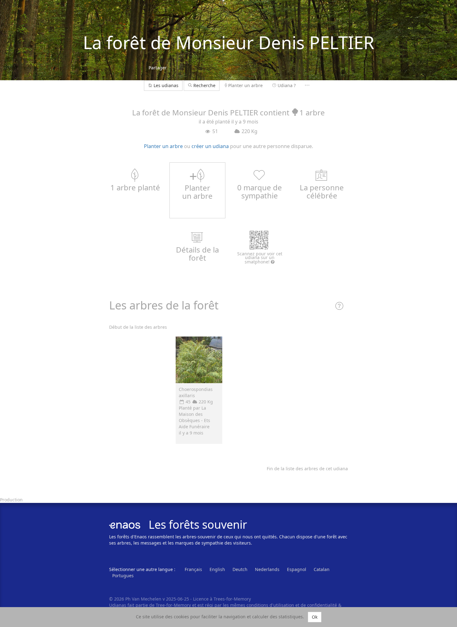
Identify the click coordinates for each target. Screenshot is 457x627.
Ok (314, 617)
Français (193, 569)
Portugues (123, 575)
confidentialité (322, 605)
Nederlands (267, 569)
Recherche (203, 85)
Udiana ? (287, 85)
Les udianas (166, 85)
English (217, 569)
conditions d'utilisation (271, 605)
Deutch (240, 569)
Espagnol (296, 569)
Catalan (322, 569)
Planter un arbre (245, 85)
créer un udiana (210, 146)
